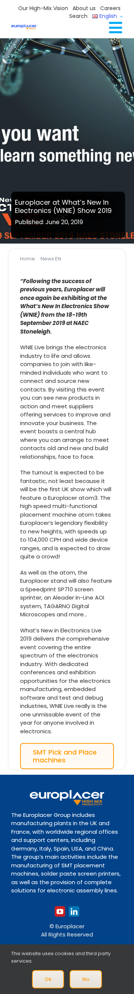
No (85, 979)
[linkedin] (74, 911)
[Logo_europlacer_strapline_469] (23, 27)
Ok (48, 979)
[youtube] (60, 911)
